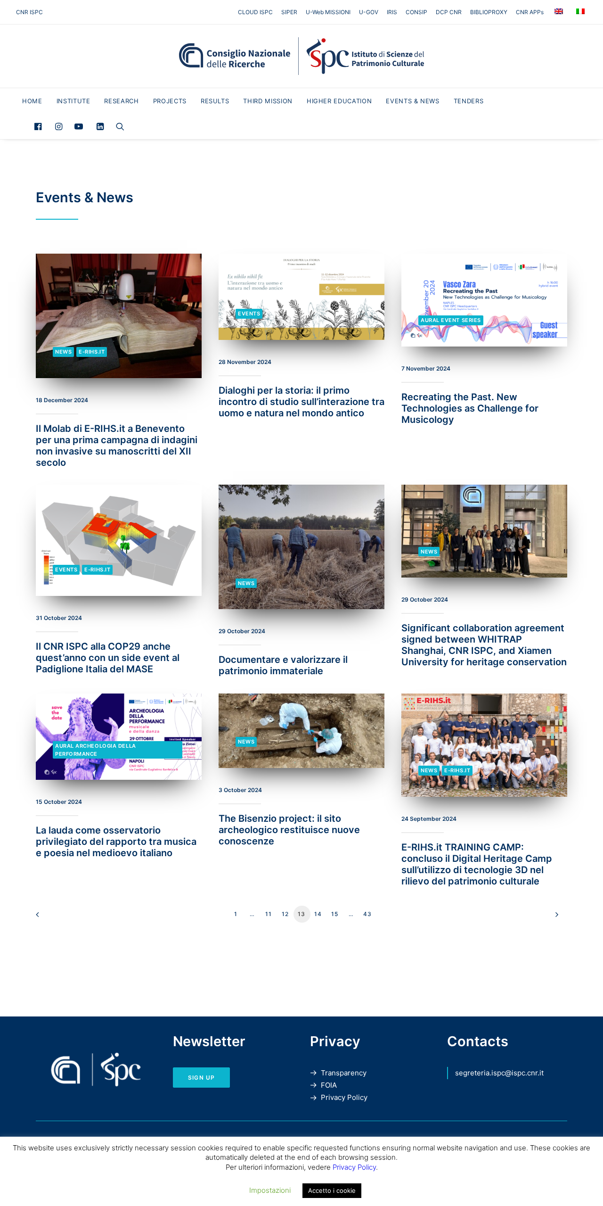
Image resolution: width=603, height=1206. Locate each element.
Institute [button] (73, 101)
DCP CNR (449, 12)
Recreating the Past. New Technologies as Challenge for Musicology (469, 408)
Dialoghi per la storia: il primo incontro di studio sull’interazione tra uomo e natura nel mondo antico (301, 402)
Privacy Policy (344, 1097)
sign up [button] (201, 1077)
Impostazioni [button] (270, 1190)
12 (285, 913)
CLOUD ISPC (255, 12)
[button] (40, 126)
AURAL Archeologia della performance (95, 750)
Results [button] (215, 101)
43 (367, 913)
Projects (170, 101)
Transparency (344, 1072)
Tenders (469, 101)
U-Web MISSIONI (328, 12)
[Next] (554, 918)
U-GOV (368, 12)
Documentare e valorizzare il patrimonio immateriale (283, 665)
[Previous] (48, 918)
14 (318, 913)
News (63, 351)
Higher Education (339, 101)
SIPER (289, 12)
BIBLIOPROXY (488, 12)
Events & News (412, 101)
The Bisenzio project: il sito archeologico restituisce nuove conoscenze (289, 830)
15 (334, 913)
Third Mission (267, 101)
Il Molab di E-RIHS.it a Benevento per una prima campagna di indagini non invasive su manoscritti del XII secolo (116, 445)
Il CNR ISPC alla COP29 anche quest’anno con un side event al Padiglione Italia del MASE (107, 658)
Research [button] (121, 101)
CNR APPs (530, 12)
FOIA (329, 1085)
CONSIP (416, 12)
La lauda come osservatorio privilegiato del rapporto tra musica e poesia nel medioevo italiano (116, 842)
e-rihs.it (92, 351)
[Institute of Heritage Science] (301, 56)
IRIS (392, 12)
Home (32, 101)
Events (249, 313)
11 (268, 913)
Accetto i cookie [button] (332, 1190)
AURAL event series (451, 320)
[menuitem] (257, 12)
